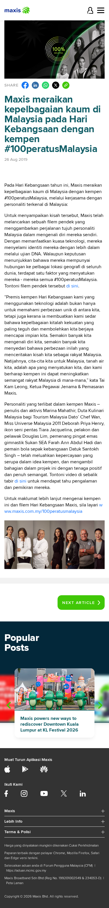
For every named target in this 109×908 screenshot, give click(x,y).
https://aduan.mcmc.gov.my (26, 870)
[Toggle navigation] (100, 10)
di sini (72, 286)
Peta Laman (14, 883)
